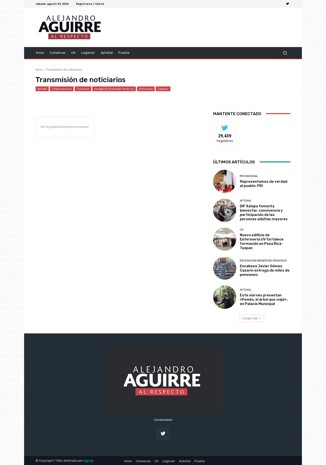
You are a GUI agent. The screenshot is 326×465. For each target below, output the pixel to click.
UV (241, 229)
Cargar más (250, 318)
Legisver (163, 89)
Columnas (83, 89)
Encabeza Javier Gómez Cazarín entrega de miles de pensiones (264, 270)
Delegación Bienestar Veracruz (114, 89)
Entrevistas (146, 89)
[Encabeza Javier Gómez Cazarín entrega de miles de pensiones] (224, 268)
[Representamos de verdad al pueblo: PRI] (224, 181)
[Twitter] (287, 4)
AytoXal (42, 89)
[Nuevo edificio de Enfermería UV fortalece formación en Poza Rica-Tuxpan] (224, 239)
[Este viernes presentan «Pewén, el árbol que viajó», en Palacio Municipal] (224, 297)
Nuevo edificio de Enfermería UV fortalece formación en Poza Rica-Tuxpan (262, 241)
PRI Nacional (249, 176)
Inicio (39, 70)
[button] (284, 52)
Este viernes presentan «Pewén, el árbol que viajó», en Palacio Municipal (264, 299)
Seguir (225, 125)
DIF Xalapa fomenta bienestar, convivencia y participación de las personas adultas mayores (264, 212)
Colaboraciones (62, 89)
